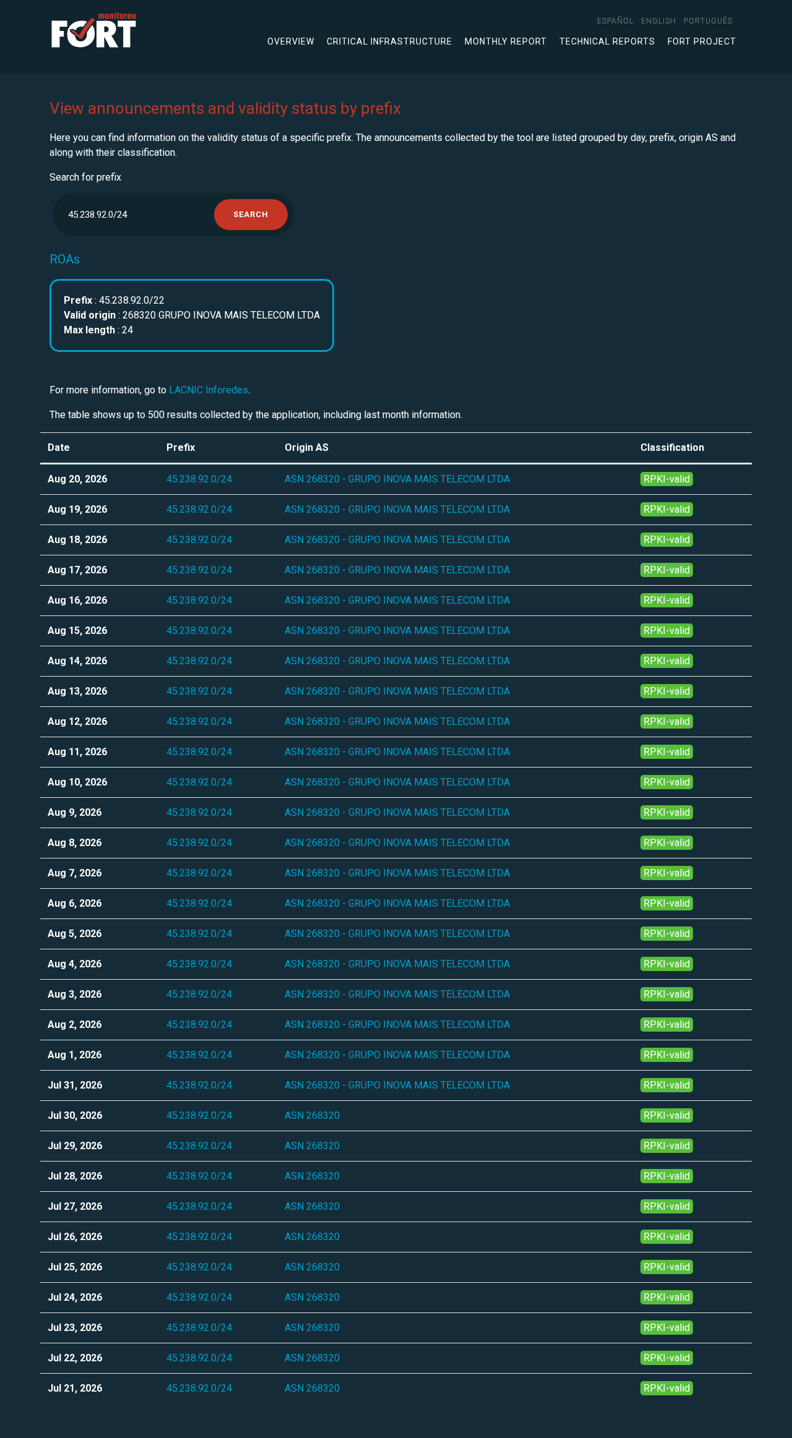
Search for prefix (85, 177)
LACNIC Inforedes (208, 390)
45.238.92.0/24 (199, 479)
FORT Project (702, 41)
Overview (290, 41)
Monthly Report (506, 41)
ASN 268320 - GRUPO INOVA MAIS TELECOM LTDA (397, 479)
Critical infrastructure (389, 41)
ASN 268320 (312, 1115)
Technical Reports (607, 41)
